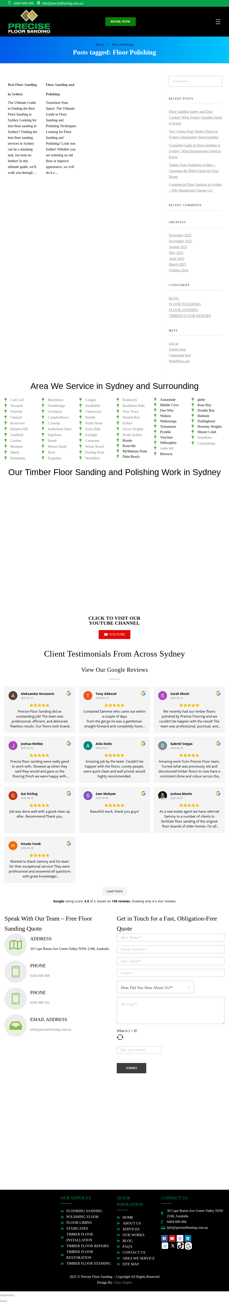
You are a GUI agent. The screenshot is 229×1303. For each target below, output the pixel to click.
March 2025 (177, 264)
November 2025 (180, 241)
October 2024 (178, 270)
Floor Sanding (183, 310)
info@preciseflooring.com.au (50, 1029)
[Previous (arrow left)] (2, 1301)
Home (100, 44)
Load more (115, 891)
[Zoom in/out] (12, 1295)
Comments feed (180, 355)
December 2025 (180, 235)
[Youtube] (172, 1238)
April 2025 (176, 258)
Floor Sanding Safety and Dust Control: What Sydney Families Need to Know (195, 117)
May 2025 (176, 253)
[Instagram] (180, 1238)
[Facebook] (164, 1238)
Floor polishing (185, 304)
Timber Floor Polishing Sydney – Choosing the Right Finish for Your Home (193, 171)
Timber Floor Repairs (190, 316)
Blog (174, 298)
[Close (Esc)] (2, 1295)
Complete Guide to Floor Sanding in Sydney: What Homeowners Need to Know (195, 151)
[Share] (5, 1295)
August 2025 (178, 247)
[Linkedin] (187, 1238)
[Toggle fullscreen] (9, 1295)
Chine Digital (122, 1282)
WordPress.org (179, 361)
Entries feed (177, 349)
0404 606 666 (40, 976)
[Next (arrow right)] (5, 1301)
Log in (173, 343)
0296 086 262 (40, 1002)
